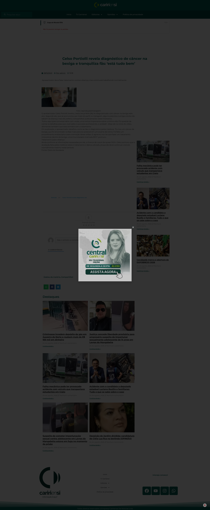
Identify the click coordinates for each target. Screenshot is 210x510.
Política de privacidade (133, 14)
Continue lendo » (48, 346)
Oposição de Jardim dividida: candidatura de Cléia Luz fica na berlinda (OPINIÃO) (111, 437)
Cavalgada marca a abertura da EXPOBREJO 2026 (153, 261)
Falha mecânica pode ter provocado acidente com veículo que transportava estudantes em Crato (64, 389)
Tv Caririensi (81, 14)
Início (69, 14)
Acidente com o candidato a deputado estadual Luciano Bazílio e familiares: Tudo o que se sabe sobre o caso (110, 389)
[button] (46, 286)
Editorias (96, 14)
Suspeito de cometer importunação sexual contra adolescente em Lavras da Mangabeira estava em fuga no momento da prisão (65, 440)
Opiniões (111, 14)
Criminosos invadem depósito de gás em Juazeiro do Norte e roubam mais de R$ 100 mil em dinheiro (65, 337)
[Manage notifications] (205, 505)
